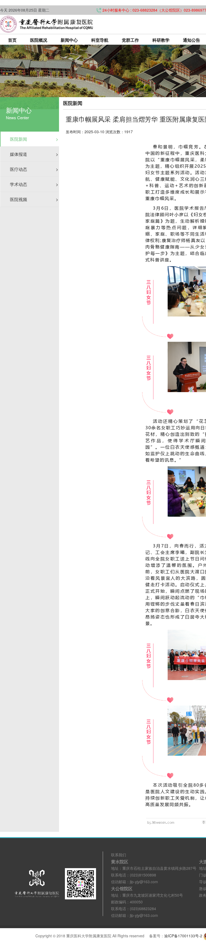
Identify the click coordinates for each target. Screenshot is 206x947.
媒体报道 (34, 154)
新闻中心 (69, 40)
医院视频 (34, 199)
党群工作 (130, 40)
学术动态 (34, 184)
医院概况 (38, 40)
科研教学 (161, 40)
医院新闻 (34, 139)
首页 (12, 40)
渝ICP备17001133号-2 (183, 935)
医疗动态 (34, 169)
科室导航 (99, 40)
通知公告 (191, 40)
